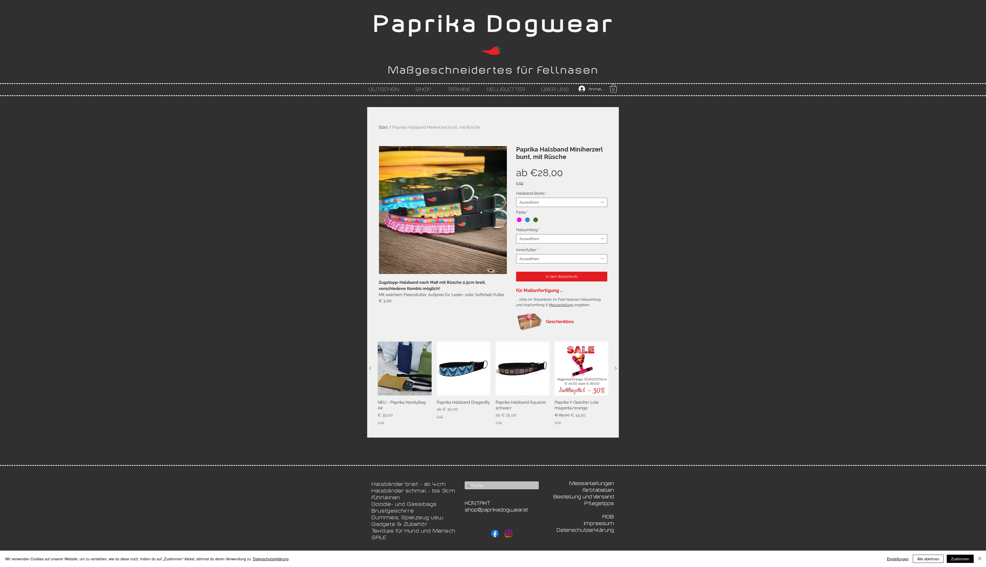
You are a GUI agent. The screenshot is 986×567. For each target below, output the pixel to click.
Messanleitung (561, 305)
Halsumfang (528, 230)
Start (383, 127)
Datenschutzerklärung (271, 558)
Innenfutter (527, 250)
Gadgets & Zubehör (400, 523)
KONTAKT (477, 502)
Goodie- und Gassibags (404, 503)
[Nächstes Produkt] (616, 368)
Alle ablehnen (928, 558)
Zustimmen (960, 558)
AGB (608, 516)
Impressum (599, 522)
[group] (493, 383)
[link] (613, 88)
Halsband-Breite (531, 193)
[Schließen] (980, 559)
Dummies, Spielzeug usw (407, 517)
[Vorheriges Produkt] (370, 368)
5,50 (519, 183)
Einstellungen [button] (898, 558)
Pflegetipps (599, 502)
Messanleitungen (591, 482)
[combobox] (561, 202)
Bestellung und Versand (583, 496)
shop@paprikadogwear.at (496, 509)
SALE (379, 537)
